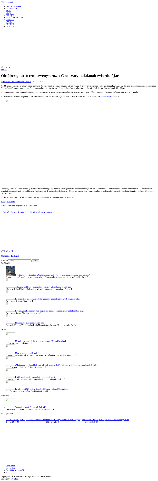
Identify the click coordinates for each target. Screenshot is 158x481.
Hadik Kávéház (31, 212)
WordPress (15, 479)
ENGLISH (10, 24)
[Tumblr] (6, 210)
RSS (8, 472)
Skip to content (7, 2)
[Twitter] (3, 210)
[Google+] (4, 210)
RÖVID (9, 22)
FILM (8, 13)
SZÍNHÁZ (10, 15)
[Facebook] (1, 210)
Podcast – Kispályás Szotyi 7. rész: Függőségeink (65, 420)
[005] (60, 184)
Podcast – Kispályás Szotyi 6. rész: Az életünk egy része (107, 420)
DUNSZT (10, 20)
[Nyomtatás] (9, 210)
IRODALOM (11, 8)
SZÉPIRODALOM (13, 6)
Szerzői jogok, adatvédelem (16, 470)
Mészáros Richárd (10, 256)
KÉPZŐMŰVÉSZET (14, 17)
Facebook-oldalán (106, 96)
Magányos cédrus (45, 212)
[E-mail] (7, 210)
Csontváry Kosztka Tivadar (13, 212)
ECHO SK (10, 26)
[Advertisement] (75, 49)
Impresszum (10, 466)
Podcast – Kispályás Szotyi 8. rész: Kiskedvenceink (26, 420)
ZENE (8, 11)
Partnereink (10, 468)
